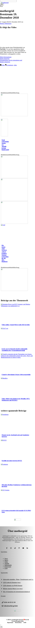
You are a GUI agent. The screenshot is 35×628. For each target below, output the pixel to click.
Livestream (10, 65)
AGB (24, 622)
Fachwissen (7, 566)
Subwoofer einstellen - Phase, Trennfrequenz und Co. (18, 579)
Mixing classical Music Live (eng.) (13, 588)
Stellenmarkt (8, 565)
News (6, 558)
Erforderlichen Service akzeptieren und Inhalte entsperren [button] (11, 61)
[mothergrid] (5, 2)
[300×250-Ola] (14, 290)
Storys (6, 560)
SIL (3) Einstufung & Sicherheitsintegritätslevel (16, 591)
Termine (6, 563)
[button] (0, 625)
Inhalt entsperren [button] (4, 58)
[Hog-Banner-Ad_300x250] (14, 115)
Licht (5, 568)
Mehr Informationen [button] (5, 57)
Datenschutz (18, 622)
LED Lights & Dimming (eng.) (12, 582)
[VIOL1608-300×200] (14, 223)
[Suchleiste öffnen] (1, 6)
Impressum (10, 622)
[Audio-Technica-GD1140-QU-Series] (14, 177)
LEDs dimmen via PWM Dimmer (12, 585)
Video (3, 65)
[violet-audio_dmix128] (14, 200)
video (15, 65)
